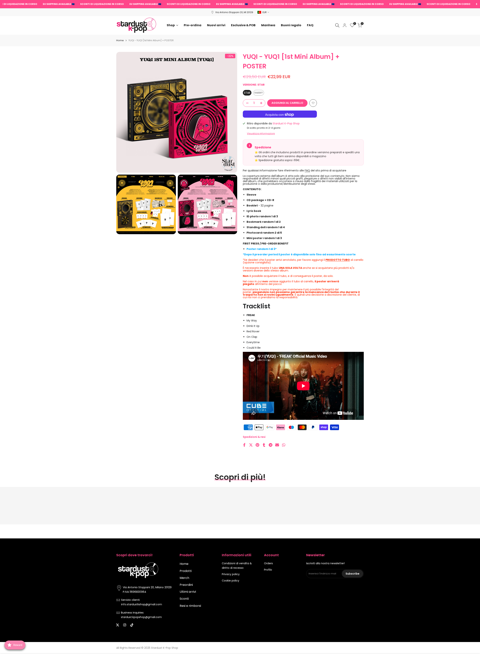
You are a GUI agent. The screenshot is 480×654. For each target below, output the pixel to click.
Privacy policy (231, 574)
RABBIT (259, 93)
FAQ (307, 170)
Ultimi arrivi (188, 592)
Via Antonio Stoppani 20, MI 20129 (234, 12)
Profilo (268, 570)
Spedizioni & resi (254, 437)
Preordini (186, 585)
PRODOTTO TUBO (338, 260)
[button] (313, 103)
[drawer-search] (337, 25)
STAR (247, 93)
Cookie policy (230, 580)
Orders (268, 563)
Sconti (184, 598)
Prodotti (186, 571)
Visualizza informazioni (261, 133)
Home (120, 40)
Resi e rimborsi (190, 606)
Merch (184, 578)
